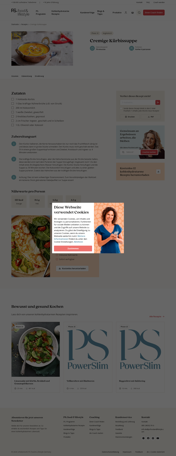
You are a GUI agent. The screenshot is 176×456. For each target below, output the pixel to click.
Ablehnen (78, 241)
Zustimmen (73, 248)
